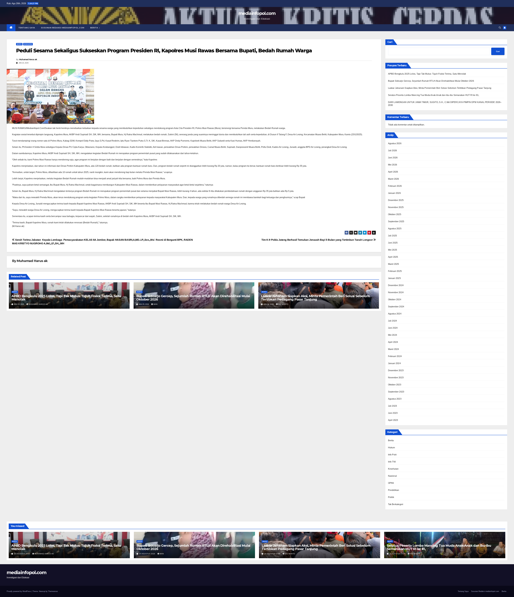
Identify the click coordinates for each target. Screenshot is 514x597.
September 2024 (396, 306)
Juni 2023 (393, 413)
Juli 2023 (392, 406)
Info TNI (392, 462)
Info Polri (392, 455)
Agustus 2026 (394, 143)
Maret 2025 (393, 264)
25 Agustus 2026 (22, 554)
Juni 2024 (393, 328)
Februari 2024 (395, 356)
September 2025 (396, 221)
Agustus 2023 (394, 399)
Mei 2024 (392, 335)
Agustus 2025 (394, 228)
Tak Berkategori (395, 504)
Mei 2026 (392, 165)
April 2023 (393, 420)
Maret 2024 (393, 349)
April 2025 (393, 257)
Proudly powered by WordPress (19, 591)
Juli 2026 (392, 150)
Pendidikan (393, 490)
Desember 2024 (396, 285)
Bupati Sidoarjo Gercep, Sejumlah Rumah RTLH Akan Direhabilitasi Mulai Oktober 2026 (193, 297)
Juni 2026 (393, 157)
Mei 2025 (392, 250)
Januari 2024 (394, 363)
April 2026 (393, 172)
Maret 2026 (393, 179)
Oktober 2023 (394, 384)
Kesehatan (28, 44)
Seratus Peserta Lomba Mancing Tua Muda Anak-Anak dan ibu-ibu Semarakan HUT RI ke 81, (433, 95)
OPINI (391, 483)
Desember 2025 (396, 200)
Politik (391, 497)
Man (156, 304)
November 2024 (396, 292)
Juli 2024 (392, 321)
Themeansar (53, 591)
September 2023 (396, 392)
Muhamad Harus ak (28, 59)
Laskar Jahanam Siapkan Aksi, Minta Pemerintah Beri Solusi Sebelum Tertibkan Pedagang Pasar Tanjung (315, 297)
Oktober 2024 (394, 299)
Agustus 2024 (394, 314)
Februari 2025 (395, 271)
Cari (389, 42)
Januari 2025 (394, 278)
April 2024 (393, 342)
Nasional (392, 476)
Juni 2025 (393, 243)
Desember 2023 (396, 370)
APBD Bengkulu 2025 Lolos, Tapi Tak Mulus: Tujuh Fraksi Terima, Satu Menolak (66, 297)
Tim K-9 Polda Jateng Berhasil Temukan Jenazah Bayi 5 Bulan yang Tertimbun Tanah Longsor (317, 239)
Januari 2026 (394, 193)
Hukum (391, 447)
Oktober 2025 (394, 214)
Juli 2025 (392, 236)
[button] (500, 28)
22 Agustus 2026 (397, 554)
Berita (94, 28)
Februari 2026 (395, 186)
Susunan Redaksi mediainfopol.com (62, 28)
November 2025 (396, 207)
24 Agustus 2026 (272, 554)
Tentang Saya (26, 28)
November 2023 (396, 377)
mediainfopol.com (257, 13)
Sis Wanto (283, 304)
